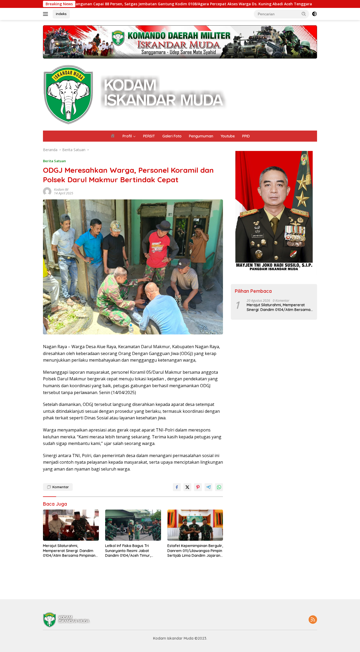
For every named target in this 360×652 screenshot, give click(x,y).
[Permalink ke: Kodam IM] (47, 190)
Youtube (228, 136)
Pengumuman (201, 136)
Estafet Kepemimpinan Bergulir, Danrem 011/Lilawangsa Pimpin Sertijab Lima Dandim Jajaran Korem (195, 550)
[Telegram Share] (208, 487)
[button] (304, 13)
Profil (127, 136)
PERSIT (149, 136)
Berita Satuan (54, 161)
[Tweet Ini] (187, 487)
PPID (246, 136)
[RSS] (313, 620)
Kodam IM (61, 189)
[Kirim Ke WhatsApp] (219, 487)
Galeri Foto (172, 136)
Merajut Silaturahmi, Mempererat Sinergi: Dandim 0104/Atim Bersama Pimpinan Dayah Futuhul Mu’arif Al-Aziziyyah (69, 550)
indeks (61, 14)
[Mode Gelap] (314, 13)
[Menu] (46, 13)
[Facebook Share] (177, 487)
